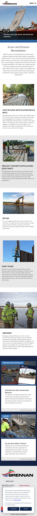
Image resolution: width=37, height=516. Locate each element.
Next (8, 31)
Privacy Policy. (17, 500)
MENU (32, 3)
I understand (13, 508)
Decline (26, 508)
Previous (4, 31)
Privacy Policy (10, 481)
